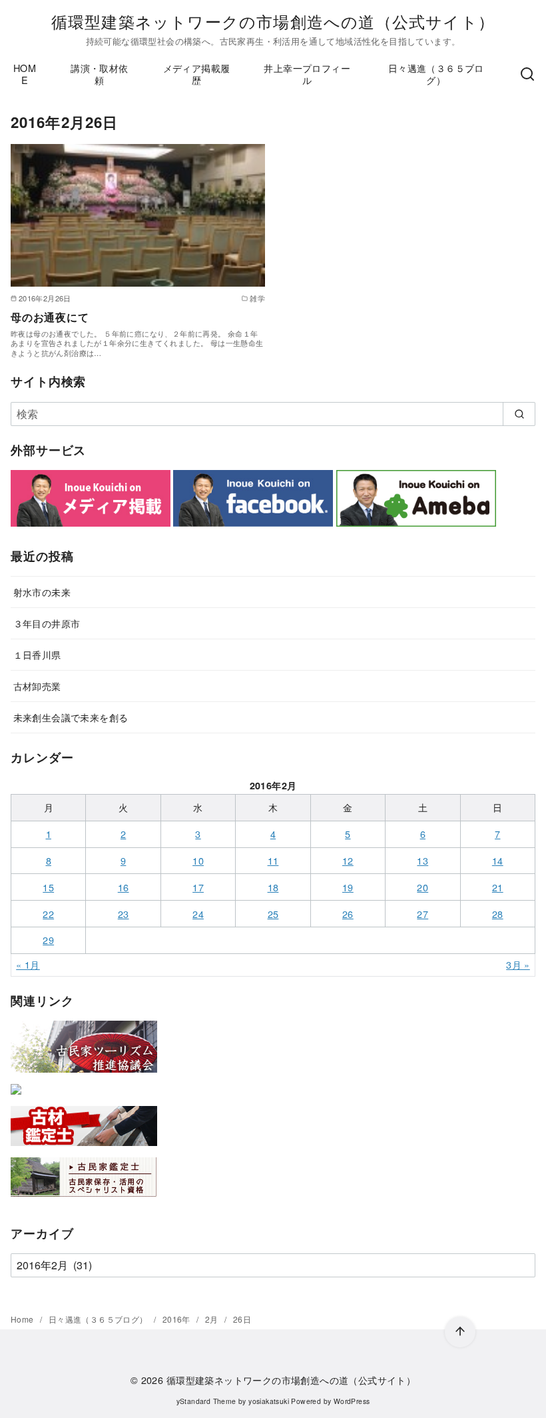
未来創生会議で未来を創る (71, 717)
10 (198, 860)
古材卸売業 (37, 686)
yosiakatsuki (268, 1401)
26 (348, 914)
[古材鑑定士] (84, 1148)
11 (273, 860)
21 (497, 887)
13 (422, 860)
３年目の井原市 (47, 623)
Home (23, 1319)
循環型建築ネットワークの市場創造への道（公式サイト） (273, 21)
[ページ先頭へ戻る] (460, 1332)
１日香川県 (37, 654)
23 (123, 914)
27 (422, 914)
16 (123, 887)
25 (273, 914)
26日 (242, 1319)
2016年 (177, 1319)
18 (273, 887)
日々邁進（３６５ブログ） (436, 74)
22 (48, 914)
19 (348, 887)
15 (48, 887)
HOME (24, 74)
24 (198, 914)
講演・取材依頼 (99, 74)
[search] (519, 414)
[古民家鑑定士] (84, 1199)
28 (497, 914)
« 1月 (28, 964)
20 (422, 887)
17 (198, 887)
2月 (212, 1319)
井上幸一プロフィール (307, 74)
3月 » (518, 964)
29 (48, 940)
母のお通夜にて (50, 317)
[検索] (527, 74)
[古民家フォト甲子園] (16, 1097)
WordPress (352, 1401)
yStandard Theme (206, 1401)
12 (348, 860)
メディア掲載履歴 (196, 74)
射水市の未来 (42, 592)
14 (497, 860)
